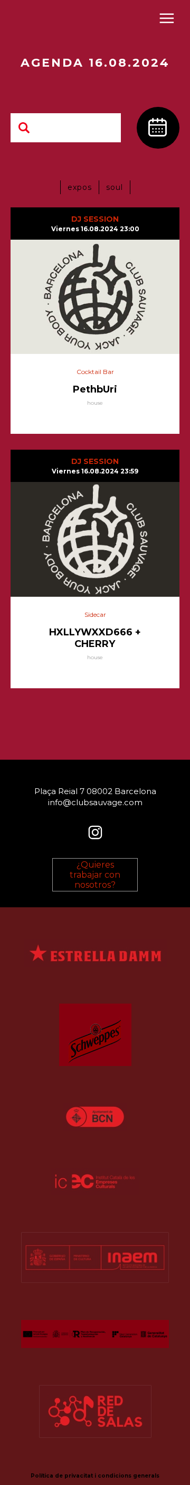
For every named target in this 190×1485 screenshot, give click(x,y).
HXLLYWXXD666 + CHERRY (95, 638)
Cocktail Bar (95, 372)
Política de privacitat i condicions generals (95, 1475)
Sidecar (95, 614)
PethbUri (95, 389)
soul (114, 187)
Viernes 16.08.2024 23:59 (95, 471)
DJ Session (95, 219)
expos (80, 187)
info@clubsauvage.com (95, 802)
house (95, 402)
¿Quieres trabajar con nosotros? (95, 875)
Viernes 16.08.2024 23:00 (95, 229)
